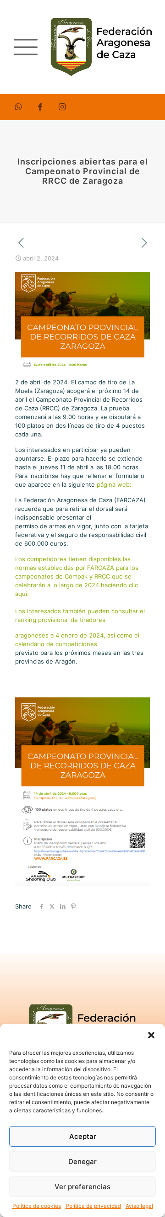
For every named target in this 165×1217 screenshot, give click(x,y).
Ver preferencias (82, 1186)
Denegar (82, 1161)
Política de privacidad (93, 1205)
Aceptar (82, 1136)
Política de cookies (36, 1205)
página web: (115, 484)
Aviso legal (139, 1205)
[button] (151, 1035)
